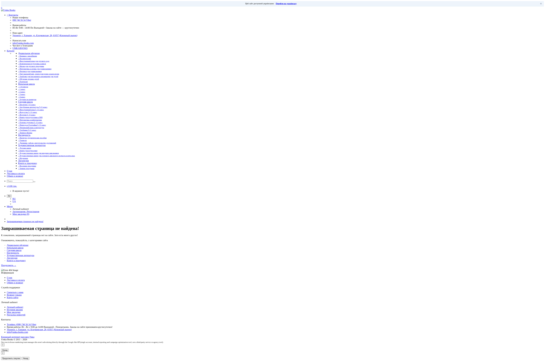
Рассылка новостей (16, 315)
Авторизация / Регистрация (25, 211)
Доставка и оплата (16, 173)
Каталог (11, 51)
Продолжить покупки (11, 358)
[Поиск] (34, 181)
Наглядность (13, 253)
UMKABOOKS (20, 48)
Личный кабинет (15, 307)
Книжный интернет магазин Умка (17, 337)
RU (14, 199)
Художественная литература (20, 255)
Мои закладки (13, 312)
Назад (5, 350)
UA (14, 201)
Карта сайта (12, 297)
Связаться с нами (15, 292)
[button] (12, 186)
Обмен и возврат (15, 176)
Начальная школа (15, 248)
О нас (9, 171)
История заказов (15, 309)
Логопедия (12, 258)
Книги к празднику (16, 260)
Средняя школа (14, 250)
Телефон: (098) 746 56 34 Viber (21, 324)
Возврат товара (14, 295)
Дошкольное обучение (17, 245)
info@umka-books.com (23, 43)
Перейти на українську (286, 4)
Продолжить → (8, 265)
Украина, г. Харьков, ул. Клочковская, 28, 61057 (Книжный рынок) (44, 35)
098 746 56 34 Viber (21, 20)
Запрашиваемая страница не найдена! (25, 221)
